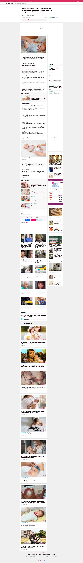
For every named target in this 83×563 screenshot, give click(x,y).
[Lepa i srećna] (41, 556)
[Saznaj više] (61, 153)
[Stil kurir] (53, 556)
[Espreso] (34, 556)
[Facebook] (38, 560)
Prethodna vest (26, 211)
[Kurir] (31, 556)
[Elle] (47, 556)
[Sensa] (44, 556)
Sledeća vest (41, 211)
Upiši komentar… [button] (26, 319)
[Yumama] (3, 1)
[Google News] (44, 560)
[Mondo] (27, 556)
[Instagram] (40, 560)
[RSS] (42, 560)
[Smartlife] (50, 556)
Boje (30, 214)
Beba (28, 214)
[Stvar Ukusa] (37, 556)
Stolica (22, 214)
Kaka (25, 214)
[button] (45, 17)
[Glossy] (56, 556)
